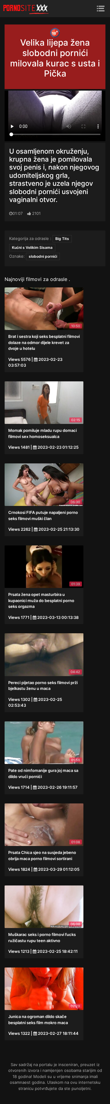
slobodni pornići (43, 256)
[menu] (100, 8)
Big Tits (62, 238)
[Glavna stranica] (26, 8)
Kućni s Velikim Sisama (32, 247)
